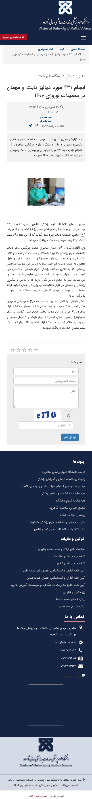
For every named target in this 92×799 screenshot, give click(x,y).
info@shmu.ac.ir (65, 643)
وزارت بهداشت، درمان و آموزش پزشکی (61, 479)
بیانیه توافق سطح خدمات (69, 599)
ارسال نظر (70, 437)
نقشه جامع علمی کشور (71, 563)
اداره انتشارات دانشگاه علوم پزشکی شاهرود (58, 529)
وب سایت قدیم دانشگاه (70, 500)
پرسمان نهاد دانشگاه (72, 514)
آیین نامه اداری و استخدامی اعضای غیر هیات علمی (53, 570)
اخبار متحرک (46, 121)
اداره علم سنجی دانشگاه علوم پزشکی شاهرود (57, 522)
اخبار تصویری (46, 48)
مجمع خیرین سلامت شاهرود (67, 507)
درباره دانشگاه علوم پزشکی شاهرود (63, 471)
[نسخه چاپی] (37, 125)
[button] (13, 37)
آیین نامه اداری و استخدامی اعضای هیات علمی (56, 577)
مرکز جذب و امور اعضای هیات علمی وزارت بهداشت (53, 486)
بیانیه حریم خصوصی (72, 606)
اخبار (62, 48)
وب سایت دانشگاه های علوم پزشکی (63, 493)
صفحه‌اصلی (78, 48)
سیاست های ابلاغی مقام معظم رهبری (61, 549)
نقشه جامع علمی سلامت (69, 556)
